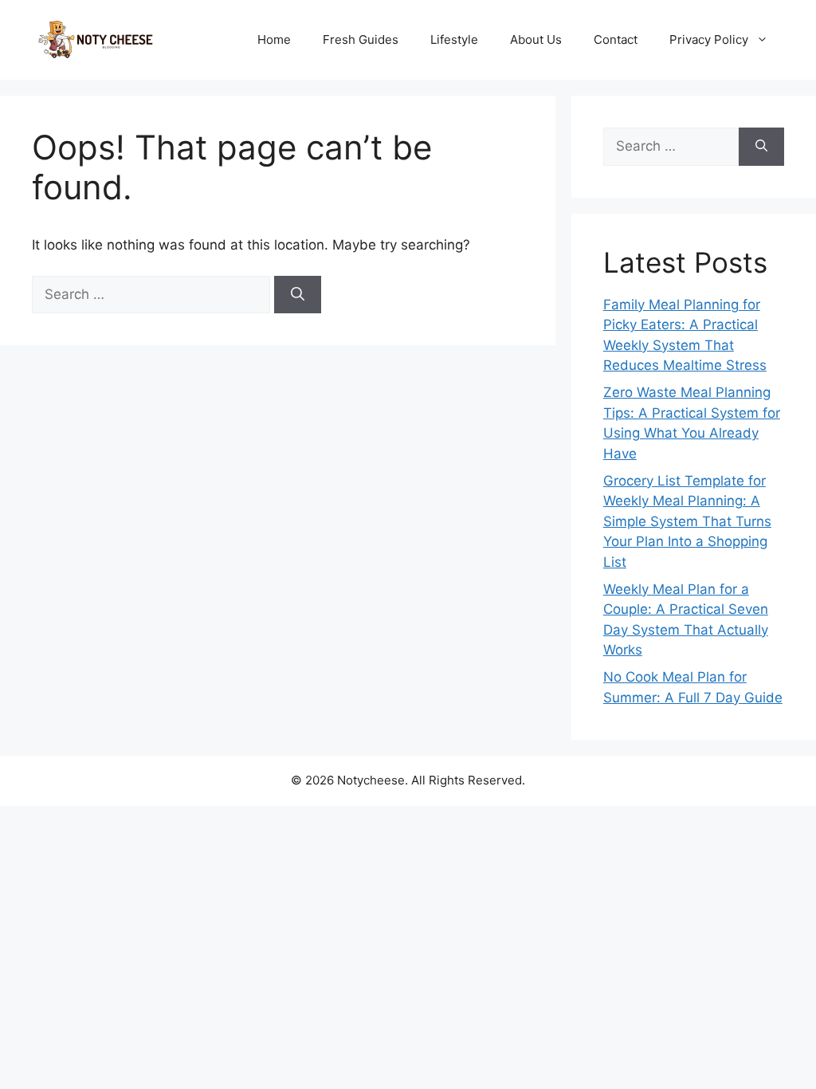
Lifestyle (454, 39)
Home (274, 39)
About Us (536, 39)
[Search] (297, 295)
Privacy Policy (708, 39)
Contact (616, 39)
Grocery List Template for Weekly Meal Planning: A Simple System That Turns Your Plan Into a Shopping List (687, 521)
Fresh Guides (360, 39)
